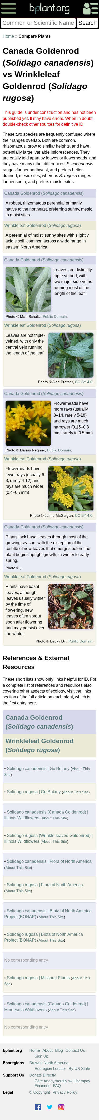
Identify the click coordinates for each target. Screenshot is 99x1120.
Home (8, 36)
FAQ (57, 1085)
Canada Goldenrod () (43, 193)
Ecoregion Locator (50, 1068)
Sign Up (41, 1056)
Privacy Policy (65, 1092)
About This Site (75, 792)
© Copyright (39, 1092)
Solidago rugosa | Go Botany (34, 792)
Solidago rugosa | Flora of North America (45, 885)
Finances (42, 1085)
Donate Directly (42, 1075)
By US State (79, 1068)
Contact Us (75, 1050)
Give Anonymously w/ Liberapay (62, 1081)
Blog (59, 1050)
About (48, 1050)
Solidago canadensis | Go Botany (38, 768)
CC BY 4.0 (83, 382)
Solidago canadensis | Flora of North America (49, 861)
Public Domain (55, 316)
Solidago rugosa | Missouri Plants (38, 978)
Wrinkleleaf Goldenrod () (42, 225)
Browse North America (48, 1062)
